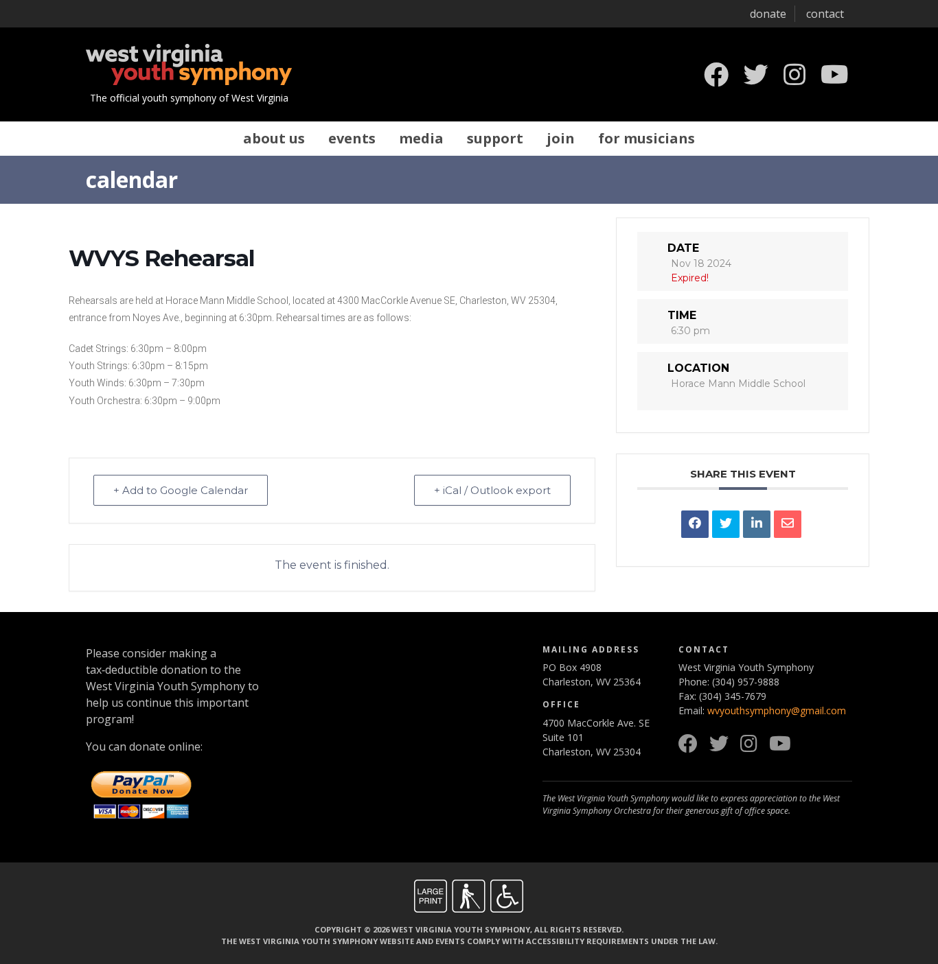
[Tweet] (726, 524)
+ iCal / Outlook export (492, 490)
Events (352, 138)
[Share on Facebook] (695, 524)
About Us (274, 138)
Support (495, 138)
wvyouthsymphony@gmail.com (776, 710)
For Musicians (646, 138)
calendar (132, 179)
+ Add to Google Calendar (180, 490)
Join (561, 138)
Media (421, 138)
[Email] (787, 524)
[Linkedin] (756, 524)
